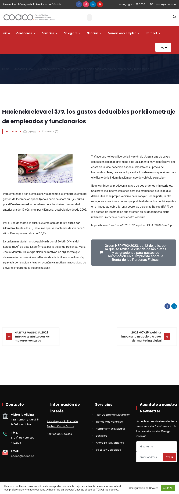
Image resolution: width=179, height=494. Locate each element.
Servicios (48, 33)
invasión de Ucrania (141, 156)
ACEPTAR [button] (168, 488)
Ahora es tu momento (110, 442)
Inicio (6, 33)
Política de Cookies (59, 434)
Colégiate (70, 33)
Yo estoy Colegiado (108, 449)
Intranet (151, 33)
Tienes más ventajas (109, 421)
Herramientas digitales (111, 428)
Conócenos (24, 33)
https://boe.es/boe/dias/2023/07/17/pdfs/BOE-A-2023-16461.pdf (132, 225)
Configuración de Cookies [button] (143, 488)
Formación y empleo (122, 33)
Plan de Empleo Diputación (113, 414)
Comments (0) (50, 131)
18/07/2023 (10, 131)
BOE (15, 246)
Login (163, 47)
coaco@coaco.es (165, 4)
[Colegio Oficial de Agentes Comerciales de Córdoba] (29, 18)
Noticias (92, 33)
